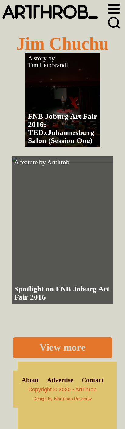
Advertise (60, 380)
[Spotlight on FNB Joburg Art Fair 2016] (62, 230)
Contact (92, 380)
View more (62, 347)
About (30, 380)
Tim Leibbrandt (48, 65)
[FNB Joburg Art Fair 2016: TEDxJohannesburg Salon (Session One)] (62, 100)
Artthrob (58, 162)
